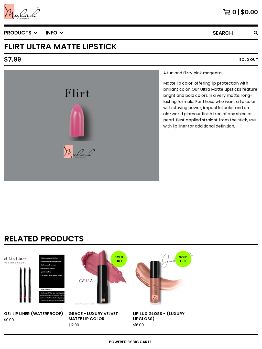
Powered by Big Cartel (131, 341)
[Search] (256, 33)
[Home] (22, 12)
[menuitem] (21, 33)
